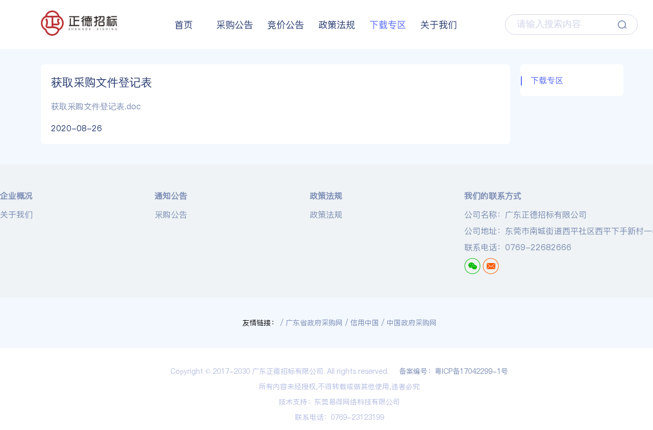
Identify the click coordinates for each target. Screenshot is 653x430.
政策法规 (336, 24)
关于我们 (438, 24)
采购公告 (234, 24)
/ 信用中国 (362, 323)
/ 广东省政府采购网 (311, 323)
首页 (183, 24)
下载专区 (387, 24)
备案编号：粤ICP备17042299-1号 (453, 371)
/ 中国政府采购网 (409, 323)
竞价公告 (285, 24)
